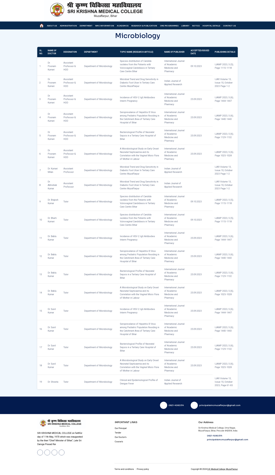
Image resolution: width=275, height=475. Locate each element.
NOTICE (196, 26)
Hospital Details (211, 26)
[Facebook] (40, 452)
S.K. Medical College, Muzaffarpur (222, 469)
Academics (122, 26)
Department (86, 26)
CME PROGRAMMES (169, 26)
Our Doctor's (120, 437)
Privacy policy (143, 469)
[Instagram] (61, 452)
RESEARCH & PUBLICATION (144, 26)
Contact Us (229, 26)
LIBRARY (185, 26)
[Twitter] (47, 452)
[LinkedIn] (54, 452)
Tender (118, 432)
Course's (119, 441)
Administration (68, 26)
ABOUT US (52, 26)
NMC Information (104, 26)
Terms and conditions (124, 469)
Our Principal (120, 428)
